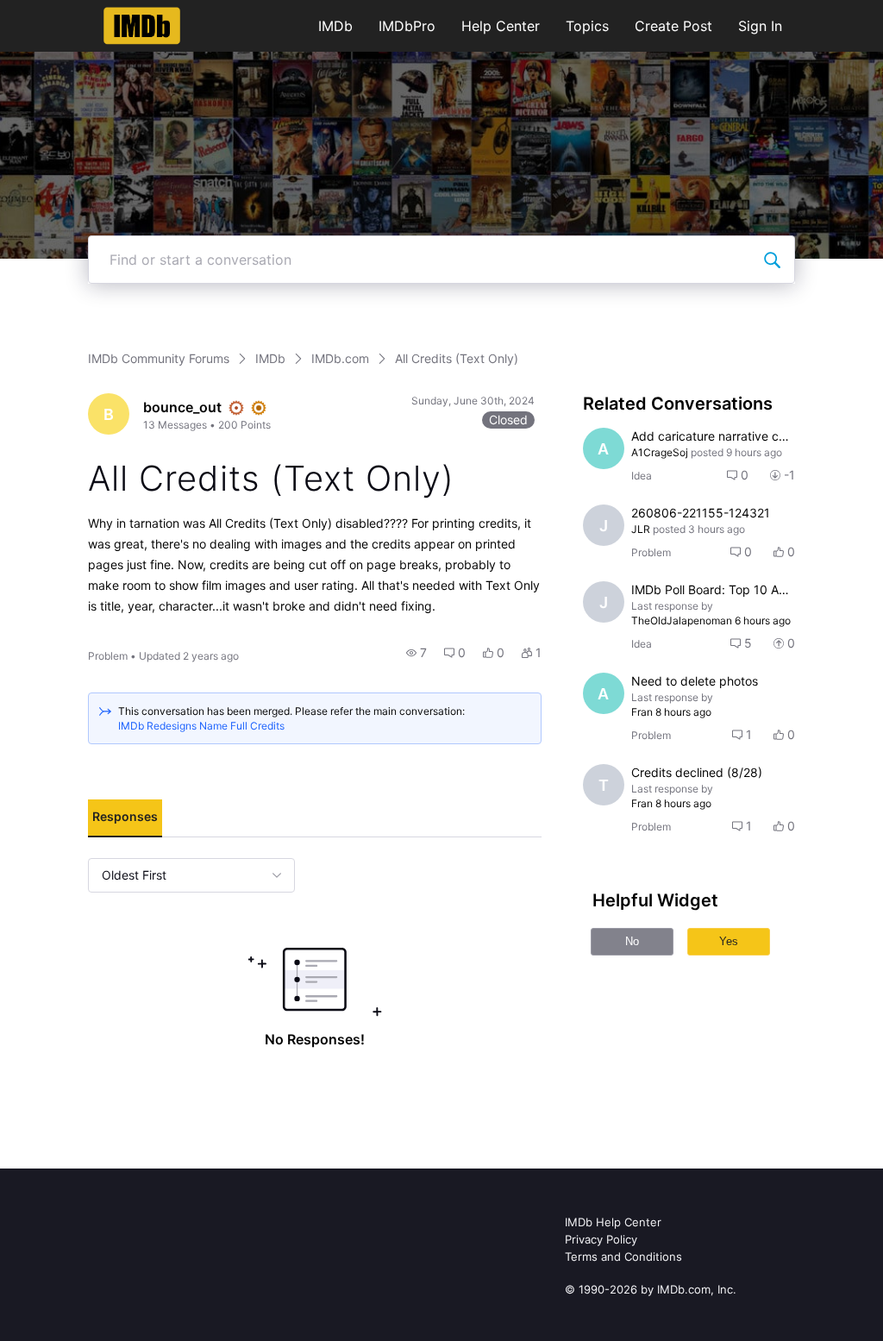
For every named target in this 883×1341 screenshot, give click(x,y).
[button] (416, 652)
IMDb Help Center (613, 1222)
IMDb (335, 25)
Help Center (500, 25)
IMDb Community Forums (158, 358)
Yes (728, 941)
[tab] (125, 818)
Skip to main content (71, 12)
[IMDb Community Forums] (142, 26)
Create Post (673, 25)
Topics (587, 25)
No (632, 941)
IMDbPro (407, 25)
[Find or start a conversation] (772, 260)
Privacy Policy (601, 1239)
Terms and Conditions (623, 1256)
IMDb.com (340, 358)
